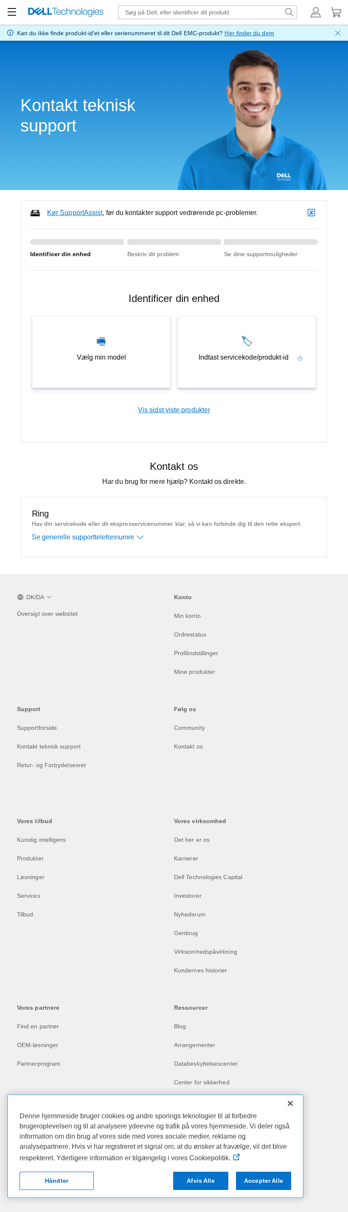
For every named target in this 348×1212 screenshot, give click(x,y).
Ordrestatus (190, 634)
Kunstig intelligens (41, 839)
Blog (180, 1026)
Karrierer (186, 858)
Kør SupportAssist (74, 212)
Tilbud (25, 914)
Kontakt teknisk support (49, 746)
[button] (316, 12)
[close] (312, 212)
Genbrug (186, 933)
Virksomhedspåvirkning (205, 951)
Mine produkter (194, 671)
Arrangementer (194, 1045)
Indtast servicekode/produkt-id (244, 357)
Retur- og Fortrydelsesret (51, 765)
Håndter (56, 1180)
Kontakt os (188, 746)
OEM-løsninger (37, 1045)
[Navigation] (12, 12)
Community (189, 727)
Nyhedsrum (189, 914)
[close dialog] (338, 33)
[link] (300, 357)
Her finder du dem (249, 33)
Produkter (30, 858)
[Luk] (290, 1103)
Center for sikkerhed (202, 1082)
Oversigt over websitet (47, 613)
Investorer (188, 895)
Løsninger (31, 877)
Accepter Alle (263, 1180)
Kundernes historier (200, 970)
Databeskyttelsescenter (206, 1063)
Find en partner (38, 1026)
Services (28, 895)
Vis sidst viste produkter (174, 409)
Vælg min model (101, 357)
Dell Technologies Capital (208, 877)
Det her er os (192, 839)
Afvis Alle (200, 1180)
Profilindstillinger (196, 653)
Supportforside (37, 727)
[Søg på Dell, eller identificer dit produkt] (289, 12)
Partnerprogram (38, 1063)
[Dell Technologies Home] (65, 12)
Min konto (187, 615)
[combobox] (207, 12)
